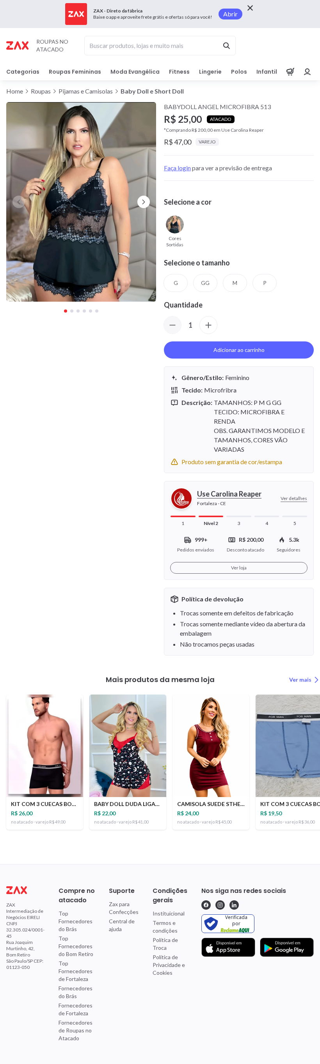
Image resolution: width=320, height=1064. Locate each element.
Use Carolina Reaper (229, 493)
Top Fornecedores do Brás (75, 921)
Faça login (177, 167)
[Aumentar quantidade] (208, 325)
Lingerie (210, 72)
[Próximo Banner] (143, 202)
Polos (239, 72)
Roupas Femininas (75, 72)
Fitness (179, 72)
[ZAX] (17, 45)
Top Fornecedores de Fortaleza (75, 971)
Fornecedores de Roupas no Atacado (75, 1030)
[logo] (25, 890)
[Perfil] (307, 71)
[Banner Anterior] (18, 202)
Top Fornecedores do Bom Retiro (76, 946)
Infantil (266, 72)
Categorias (22, 72)
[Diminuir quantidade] (172, 325)
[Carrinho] (290, 71)
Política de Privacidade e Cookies (169, 965)
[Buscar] (226, 45)
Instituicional (169, 913)
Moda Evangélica (135, 72)
